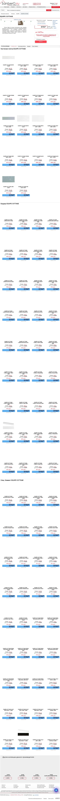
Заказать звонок (25, 3)
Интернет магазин (5, 13)
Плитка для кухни (55, 24)
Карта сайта (51, 798)
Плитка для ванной (55, 21)
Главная (1, 7)
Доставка (16, 787)
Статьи (3, 786)
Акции (26, 786)
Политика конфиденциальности (35, 798)
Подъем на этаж (40, 787)
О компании (16, 786)
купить (12, 73)
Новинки (27, 787)
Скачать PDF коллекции (41, 23)
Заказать (41, 41)
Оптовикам (51, 786)
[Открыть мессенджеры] (56, 790)
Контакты (4, 787)
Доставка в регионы (41, 786)
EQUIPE (17, 13)
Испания (13, 13)
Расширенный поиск (55, 10)
